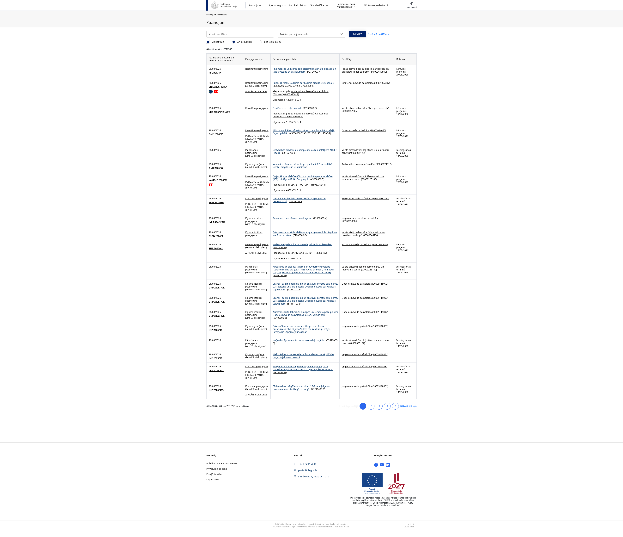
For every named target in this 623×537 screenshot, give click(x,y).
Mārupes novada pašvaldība (357, 198)
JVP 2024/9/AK (217, 222)
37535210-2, (294, 85)
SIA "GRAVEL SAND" (301, 252)
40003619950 (379, 71)
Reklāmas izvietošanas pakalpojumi (292, 218)
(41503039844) (317, 184)
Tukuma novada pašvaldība (357, 244)
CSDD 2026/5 (216, 236)
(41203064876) (320, 252)
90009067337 (382, 82)
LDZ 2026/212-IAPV (219, 112)
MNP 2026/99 (216, 202)
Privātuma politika (216, 468)
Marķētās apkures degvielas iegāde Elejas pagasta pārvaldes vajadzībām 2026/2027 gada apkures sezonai (303, 368)
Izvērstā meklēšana (378, 34)
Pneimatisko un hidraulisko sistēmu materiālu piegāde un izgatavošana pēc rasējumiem (304, 70)
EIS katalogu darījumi (376, 5)
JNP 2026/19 (215, 330)
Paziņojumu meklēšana (216, 14)
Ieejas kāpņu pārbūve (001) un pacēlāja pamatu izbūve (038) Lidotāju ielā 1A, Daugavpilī (303, 178)
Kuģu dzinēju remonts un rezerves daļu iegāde (298, 340)
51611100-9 (294, 289)
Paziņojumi (255, 5)
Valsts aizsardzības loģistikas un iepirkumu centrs (365, 151)
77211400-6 (318, 389)
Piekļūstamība (214, 474)
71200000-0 (299, 235)
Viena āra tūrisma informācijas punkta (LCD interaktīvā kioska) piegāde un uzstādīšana (302, 165)
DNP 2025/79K (217, 287)
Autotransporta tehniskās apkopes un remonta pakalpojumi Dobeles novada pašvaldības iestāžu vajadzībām (305, 313)
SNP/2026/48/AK (218, 86)
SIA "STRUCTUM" (300, 184)
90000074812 (384, 164)
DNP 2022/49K (217, 315)
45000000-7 (317, 179)
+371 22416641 (307, 463)
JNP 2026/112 (216, 370)
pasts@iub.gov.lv (307, 470)
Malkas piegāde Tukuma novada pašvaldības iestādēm (302, 244)
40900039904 (349, 221)
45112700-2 (324, 133)
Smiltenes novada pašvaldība (358, 82)
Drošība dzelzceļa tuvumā (287, 108)
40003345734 (370, 235)
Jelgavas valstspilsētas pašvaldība (360, 218)
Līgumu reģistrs (277, 5)
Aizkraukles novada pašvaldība (358, 164)
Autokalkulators (297, 5)
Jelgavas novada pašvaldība (357, 326)
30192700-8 (289, 152)
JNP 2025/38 (215, 358)
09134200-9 (280, 372)
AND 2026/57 (216, 168)
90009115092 (380, 283)
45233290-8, (311, 133)
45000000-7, (297, 133)
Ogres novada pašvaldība (356, 130)
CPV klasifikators (319, 5)
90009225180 (369, 179)
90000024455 (378, 130)
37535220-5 (307, 85)
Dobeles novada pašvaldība (357, 283)
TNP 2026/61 (216, 248)
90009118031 (380, 326)
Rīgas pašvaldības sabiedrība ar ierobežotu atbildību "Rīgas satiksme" (365, 70)
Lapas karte (212, 479)
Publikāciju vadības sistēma (221, 463)
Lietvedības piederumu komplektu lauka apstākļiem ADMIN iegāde (305, 151)
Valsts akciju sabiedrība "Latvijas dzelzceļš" (365, 108)
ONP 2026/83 (216, 134)
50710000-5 (295, 201)
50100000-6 (280, 317)
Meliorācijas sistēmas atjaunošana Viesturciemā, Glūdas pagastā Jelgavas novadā (303, 356)
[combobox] (311, 34)
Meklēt (357, 34)
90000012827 (381, 198)
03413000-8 (280, 247)
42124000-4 (314, 71)
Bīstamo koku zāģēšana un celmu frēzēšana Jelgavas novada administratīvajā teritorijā (301, 388)
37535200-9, (280, 85)
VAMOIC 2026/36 (218, 180)
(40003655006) (295, 116)
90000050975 (380, 244)
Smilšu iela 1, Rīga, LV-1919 (313, 476)
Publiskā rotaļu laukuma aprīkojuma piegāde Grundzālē (303, 82)
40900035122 (357, 152)
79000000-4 (320, 218)
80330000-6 (310, 108)
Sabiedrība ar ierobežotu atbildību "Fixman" (301, 93)
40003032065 (349, 110)
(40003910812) (291, 94)
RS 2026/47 (215, 72)
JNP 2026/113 (216, 390)
